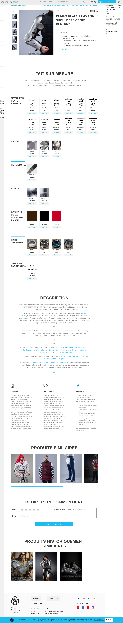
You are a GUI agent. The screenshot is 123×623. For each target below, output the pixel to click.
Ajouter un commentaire (54, 524)
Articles (35, 611)
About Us (35, 614)
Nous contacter (52, 614)
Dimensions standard (54, 611)
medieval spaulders (64, 352)
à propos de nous (62, 2)
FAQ (46, 609)
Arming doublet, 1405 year (70, 356)
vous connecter (115, 29)
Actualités (42, 2)
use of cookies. (99, 620)
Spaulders (62, 363)
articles (51, 2)
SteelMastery (9, 2)
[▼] (2, 102)
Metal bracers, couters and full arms (41, 363)
